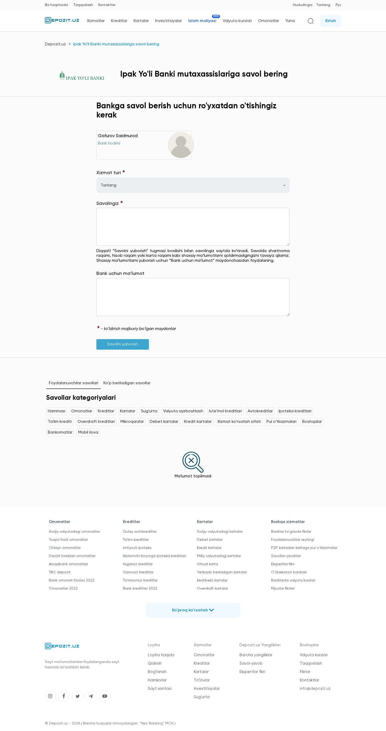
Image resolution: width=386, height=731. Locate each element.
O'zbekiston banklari (289, 572)
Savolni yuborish (122, 344)
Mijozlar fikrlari (283, 588)
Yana (290, 21)
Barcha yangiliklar (255, 655)
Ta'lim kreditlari (136, 540)
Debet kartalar (164, 422)
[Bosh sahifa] (62, 22)
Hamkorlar (157, 680)
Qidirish (154, 663)
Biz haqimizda (56, 5)
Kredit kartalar (198, 422)
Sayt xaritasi (159, 689)
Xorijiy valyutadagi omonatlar (74, 531)
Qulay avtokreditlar (140, 531)
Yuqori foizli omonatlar (68, 540)
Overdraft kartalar (212, 588)
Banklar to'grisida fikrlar (291, 531)
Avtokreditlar (260, 411)
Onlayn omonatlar (65, 548)
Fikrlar (305, 672)
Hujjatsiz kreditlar (138, 564)
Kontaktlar (107, 5)
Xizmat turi (110, 173)
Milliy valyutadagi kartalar (219, 556)
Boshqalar (312, 422)
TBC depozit (60, 572)
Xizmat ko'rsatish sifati (239, 422)
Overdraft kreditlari (96, 422)
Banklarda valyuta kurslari (293, 580)
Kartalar (141, 21)
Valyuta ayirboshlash (183, 411)
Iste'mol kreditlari (225, 411)
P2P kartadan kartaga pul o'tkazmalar (304, 548)
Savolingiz (109, 203)
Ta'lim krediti (60, 422)
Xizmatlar (96, 21)
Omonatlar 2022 (63, 588)
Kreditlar (119, 21)
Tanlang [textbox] (108, 185)
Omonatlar (268, 21)
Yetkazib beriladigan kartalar (222, 572)
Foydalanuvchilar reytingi (292, 540)
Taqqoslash (83, 5)
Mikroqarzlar (132, 422)
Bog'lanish (157, 672)
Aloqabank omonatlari (68, 564)
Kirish (330, 21)
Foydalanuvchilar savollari (73, 383)
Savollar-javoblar (286, 556)
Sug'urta (149, 411)
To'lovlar (202, 680)
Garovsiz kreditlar (138, 572)
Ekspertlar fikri (282, 564)
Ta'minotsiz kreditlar (140, 580)
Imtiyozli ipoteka (137, 548)
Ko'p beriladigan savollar (126, 383)
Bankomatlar (60, 432)
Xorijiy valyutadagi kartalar (220, 531)
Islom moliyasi (202, 21)
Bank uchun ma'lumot (120, 273)
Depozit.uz (55, 44)
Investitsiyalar (168, 21)
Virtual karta (207, 564)
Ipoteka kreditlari (295, 411)
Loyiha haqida (161, 655)
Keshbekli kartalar (212, 580)
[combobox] (192, 185)
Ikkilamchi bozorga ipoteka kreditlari (154, 556)
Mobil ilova (88, 432)
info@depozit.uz (315, 689)
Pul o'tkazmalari (281, 422)
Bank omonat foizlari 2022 (72, 580)
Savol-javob (251, 663)
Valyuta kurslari (237, 21)
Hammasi (56, 411)
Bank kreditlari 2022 (140, 588)
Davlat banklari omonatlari (72, 556)
